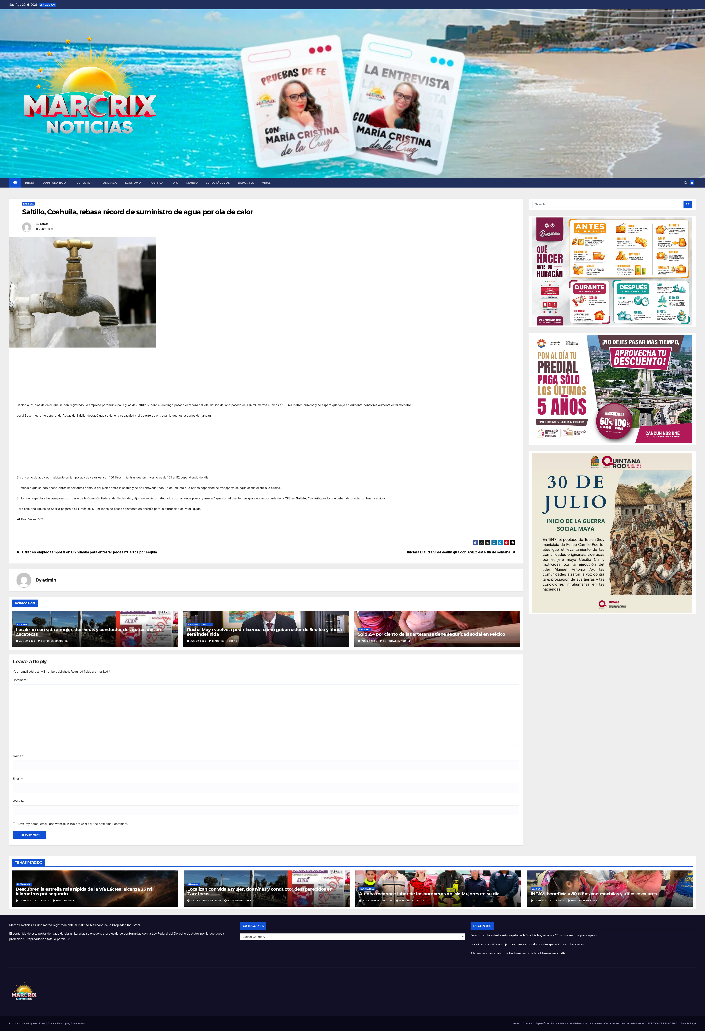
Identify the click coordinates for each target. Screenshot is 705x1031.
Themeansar (78, 1023)
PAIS (175, 182)
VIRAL (266, 182)
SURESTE (84, 182)
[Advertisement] (127, 377)
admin (44, 224)
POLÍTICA (156, 182)
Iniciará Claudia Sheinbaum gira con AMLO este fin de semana (458, 552)
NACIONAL (28, 204)
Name (18, 756)
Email (18, 778)
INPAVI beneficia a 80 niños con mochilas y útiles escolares (594, 893)
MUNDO (192, 182)
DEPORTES (246, 182)
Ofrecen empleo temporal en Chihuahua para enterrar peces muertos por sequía (89, 552)
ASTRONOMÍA (23, 884)
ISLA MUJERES (367, 889)
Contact (527, 1023)
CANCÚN (536, 889)
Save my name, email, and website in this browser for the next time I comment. (73, 824)
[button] (685, 183)
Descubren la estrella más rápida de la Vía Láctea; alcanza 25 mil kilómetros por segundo (84, 891)
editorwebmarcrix (54, 641)
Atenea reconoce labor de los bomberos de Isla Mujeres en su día (429, 893)
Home (516, 1023)
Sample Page (688, 1023)
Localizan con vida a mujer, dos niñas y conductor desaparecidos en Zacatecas (88, 632)
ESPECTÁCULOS (218, 182)
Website (18, 801)
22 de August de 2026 (34, 900)
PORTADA (207, 625)
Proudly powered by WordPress (27, 1023)
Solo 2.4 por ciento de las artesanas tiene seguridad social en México (431, 634)
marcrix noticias (224, 641)
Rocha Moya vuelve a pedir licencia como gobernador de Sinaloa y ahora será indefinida (264, 632)
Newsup (62, 1023)
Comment (21, 680)
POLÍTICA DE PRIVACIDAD (662, 1023)
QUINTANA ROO (54, 182)
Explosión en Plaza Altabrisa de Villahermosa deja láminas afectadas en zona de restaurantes (590, 1023)
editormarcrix (66, 900)
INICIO (29, 182)
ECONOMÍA (133, 182)
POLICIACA (109, 182)
